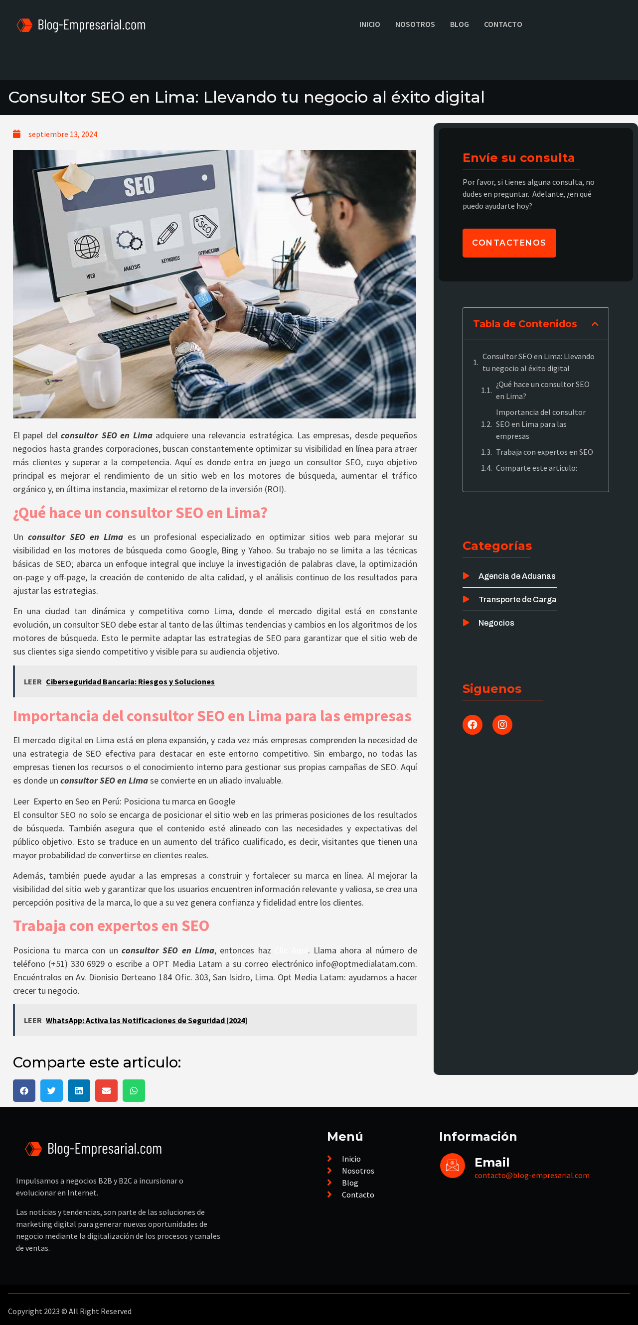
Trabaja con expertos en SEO (544, 452)
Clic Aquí (291, 950)
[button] (24, 1090)
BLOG (459, 24)
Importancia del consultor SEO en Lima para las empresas (541, 424)
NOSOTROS (415, 24)
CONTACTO (503, 24)
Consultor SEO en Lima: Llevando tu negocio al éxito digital (538, 362)
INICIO (369, 24)
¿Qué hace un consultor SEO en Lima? (543, 390)
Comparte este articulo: (536, 468)
